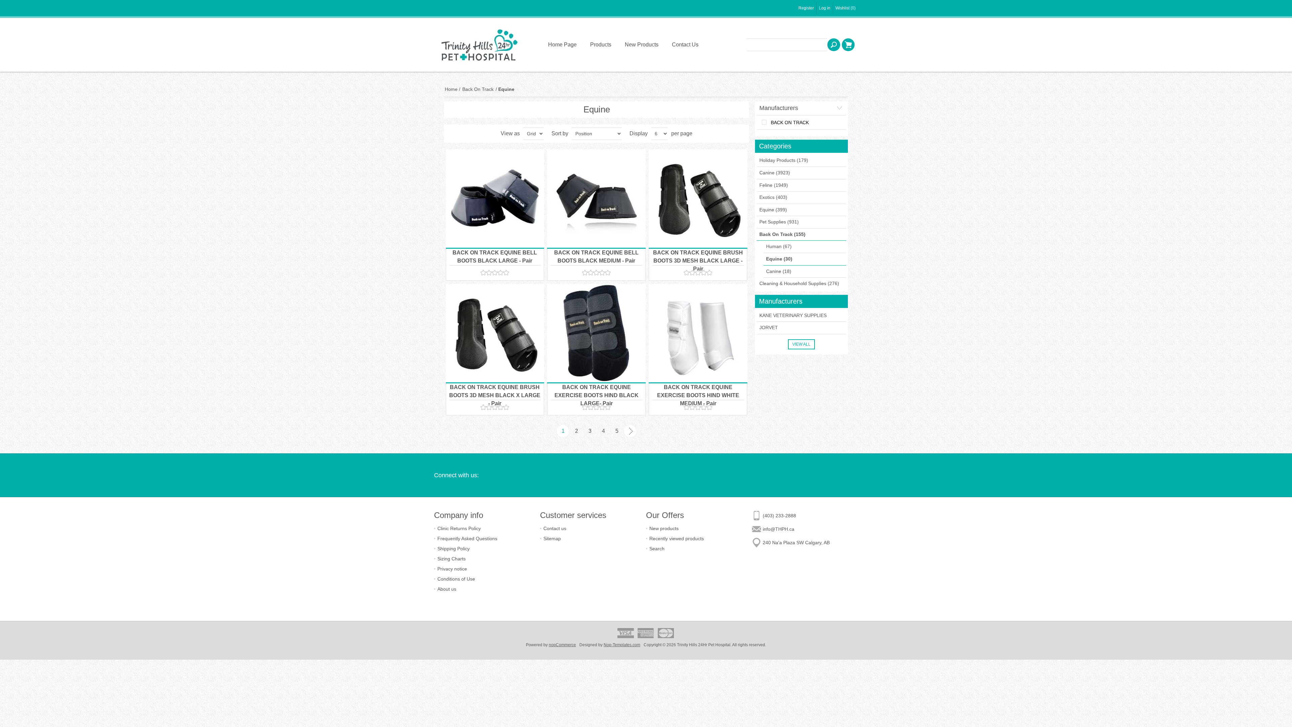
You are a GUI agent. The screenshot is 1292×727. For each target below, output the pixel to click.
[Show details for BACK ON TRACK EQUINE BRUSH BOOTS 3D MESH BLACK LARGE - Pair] (698, 198)
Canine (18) (778, 271)
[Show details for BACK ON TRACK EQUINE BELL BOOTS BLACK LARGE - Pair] (495, 198)
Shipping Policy (453, 548)
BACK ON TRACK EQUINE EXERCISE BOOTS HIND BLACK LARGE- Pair (596, 395)
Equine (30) (779, 259)
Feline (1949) (773, 185)
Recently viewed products (676, 538)
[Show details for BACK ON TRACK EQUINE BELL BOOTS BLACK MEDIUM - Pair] (596, 198)
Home (451, 89)
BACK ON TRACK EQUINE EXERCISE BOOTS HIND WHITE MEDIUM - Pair (698, 395)
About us (446, 589)
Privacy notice (452, 569)
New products (664, 528)
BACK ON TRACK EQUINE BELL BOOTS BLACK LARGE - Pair (495, 257)
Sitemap (552, 538)
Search (833, 44)
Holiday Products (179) (783, 160)
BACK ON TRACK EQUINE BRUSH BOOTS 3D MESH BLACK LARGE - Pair (698, 261)
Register (806, 8)
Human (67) (779, 246)
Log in (824, 8)
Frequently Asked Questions (467, 538)
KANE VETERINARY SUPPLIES (793, 315)
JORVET (768, 327)
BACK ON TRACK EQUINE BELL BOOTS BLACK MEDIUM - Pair (596, 257)
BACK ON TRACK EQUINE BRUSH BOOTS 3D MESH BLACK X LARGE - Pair (494, 395)
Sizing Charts (451, 558)
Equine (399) (773, 209)
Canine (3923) (774, 172)
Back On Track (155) (782, 234)
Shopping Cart (848, 44)
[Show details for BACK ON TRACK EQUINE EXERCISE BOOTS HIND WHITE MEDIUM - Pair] (698, 333)
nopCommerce (562, 645)
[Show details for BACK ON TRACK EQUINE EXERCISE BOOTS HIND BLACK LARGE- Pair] (596, 333)
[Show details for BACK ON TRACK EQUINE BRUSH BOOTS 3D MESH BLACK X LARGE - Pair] (495, 333)
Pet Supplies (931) (779, 221)
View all (801, 344)
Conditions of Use (456, 579)
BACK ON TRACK (790, 122)
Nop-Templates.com (622, 645)
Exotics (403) (773, 197)
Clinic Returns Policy (459, 528)
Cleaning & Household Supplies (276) (799, 283)
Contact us (554, 528)
